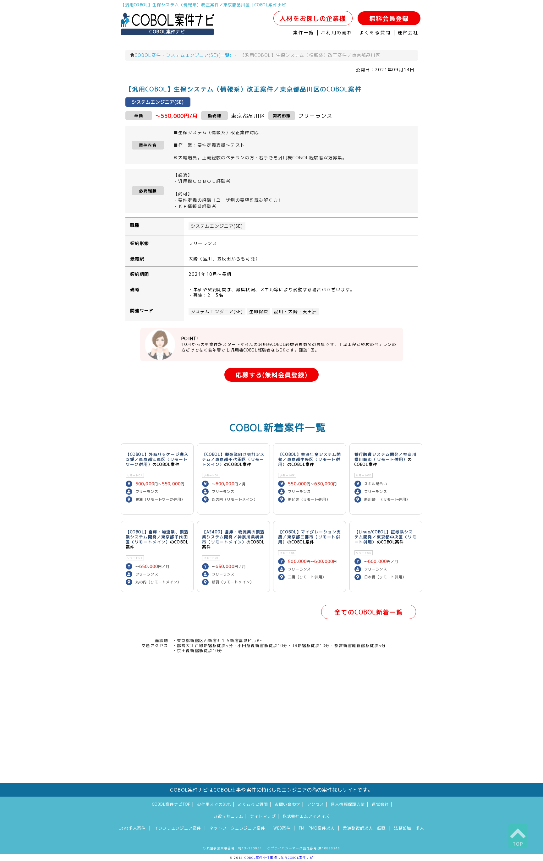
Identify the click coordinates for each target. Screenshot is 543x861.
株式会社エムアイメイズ (306, 816)
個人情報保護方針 (348, 804)
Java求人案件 (132, 828)
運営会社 (408, 32)
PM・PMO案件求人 (317, 828)
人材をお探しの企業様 (313, 18)
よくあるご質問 (253, 804)
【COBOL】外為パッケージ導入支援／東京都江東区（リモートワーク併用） (157, 459)
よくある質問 (375, 32)
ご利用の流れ (337, 32)
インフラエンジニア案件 (177, 828)
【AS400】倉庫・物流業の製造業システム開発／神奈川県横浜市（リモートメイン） (233, 536)
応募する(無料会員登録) (271, 375)
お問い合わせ (287, 804)
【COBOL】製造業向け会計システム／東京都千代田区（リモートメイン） (233, 459)
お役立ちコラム (228, 816)
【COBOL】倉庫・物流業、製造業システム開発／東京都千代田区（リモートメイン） (157, 536)
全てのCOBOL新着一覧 (368, 612)
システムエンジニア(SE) (217, 226)
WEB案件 (281, 828)
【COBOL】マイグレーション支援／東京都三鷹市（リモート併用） (309, 536)
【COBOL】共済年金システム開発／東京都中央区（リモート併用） (309, 459)
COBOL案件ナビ (167, 32)
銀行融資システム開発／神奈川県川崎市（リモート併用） (385, 457)
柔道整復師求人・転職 (364, 828)
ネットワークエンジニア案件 (237, 828)
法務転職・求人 (409, 828)
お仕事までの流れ (214, 804)
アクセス (315, 804)
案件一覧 (303, 32)
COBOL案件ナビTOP (171, 804)
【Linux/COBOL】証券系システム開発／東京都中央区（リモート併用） (385, 536)
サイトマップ (263, 816)
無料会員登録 (389, 18)
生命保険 (258, 311)
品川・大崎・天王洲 (295, 311)
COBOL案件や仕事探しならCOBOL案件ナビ (278, 857)
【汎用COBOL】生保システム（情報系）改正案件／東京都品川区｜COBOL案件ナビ (203, 4)
